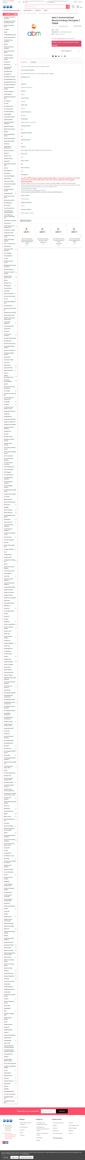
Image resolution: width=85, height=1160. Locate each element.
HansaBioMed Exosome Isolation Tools (9, 703)
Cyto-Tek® (6, 576)
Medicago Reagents (8, 269)
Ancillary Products (8, 305)
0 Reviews (33, 62)
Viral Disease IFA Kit (8, 359)
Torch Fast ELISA (8, 288)
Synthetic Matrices (8, 1029)
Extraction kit (7, 640)
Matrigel (6, 131)
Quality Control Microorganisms (8, 147)
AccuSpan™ (6, 404)
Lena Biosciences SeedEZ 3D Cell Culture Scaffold (10, 794)
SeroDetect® (7, 984)
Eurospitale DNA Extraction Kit (8, 68)
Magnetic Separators (9, 126)
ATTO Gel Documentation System (10, 448)
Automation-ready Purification (8, 40)
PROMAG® (6, 881)
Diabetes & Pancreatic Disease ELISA (9, 318)
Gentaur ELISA (7, 667)
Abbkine (71, 1130)
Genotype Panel (7, 659)
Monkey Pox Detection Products (9, 272)
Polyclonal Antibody (8, 869)
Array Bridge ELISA (8, 193)
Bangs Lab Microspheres (10, 502)
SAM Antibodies (7, 957)
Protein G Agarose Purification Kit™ (8, 900)
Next (80, 235)
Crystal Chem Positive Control (9, 236)
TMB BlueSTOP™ (8, 1037)
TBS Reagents (7, 285)
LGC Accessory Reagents (7, 798)
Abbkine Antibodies (8, 370)
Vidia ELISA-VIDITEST (9, 293)
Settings (5, 1157)
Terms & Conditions (12, 1148)
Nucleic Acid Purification (9, 138)
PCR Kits (6, 850)
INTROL (5, 770)
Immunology (7, 755)
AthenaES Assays (8, 436)
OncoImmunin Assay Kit (9, 296)
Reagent (6, 935)
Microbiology (7, 808)
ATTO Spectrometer (8, 474)
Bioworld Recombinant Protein (9, 51)
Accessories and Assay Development (9, 387)
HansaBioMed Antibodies (10, 692)
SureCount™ (7, 1027)
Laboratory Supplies (8, 782)
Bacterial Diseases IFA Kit (10, 312)
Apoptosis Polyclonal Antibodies (9, 428)
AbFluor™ (6, 373)
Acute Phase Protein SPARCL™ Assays (8, 408)
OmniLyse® (7, 847)
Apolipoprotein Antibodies (10, 424)
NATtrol (5, 832)
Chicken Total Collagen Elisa (9, 546)
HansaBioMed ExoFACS (9, 699)
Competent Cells (8, 557)
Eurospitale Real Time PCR (10, 82)
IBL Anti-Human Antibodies (7, 335)
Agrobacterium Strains (9, 411)
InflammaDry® (7, 114)
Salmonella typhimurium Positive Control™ (9, 953)
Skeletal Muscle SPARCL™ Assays (10, 995)
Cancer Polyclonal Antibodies (8, 529)
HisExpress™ (7, 733)
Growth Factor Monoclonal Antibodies (10, 678)
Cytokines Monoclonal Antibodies (9, 583)
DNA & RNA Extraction (9, 603)
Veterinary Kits (7, 1083)
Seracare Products (8, 158)
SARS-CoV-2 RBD (8, 968)
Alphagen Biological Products (8, 190)
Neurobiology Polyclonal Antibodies (9, 836)
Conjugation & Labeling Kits (9, 560)
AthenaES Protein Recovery (8, 444)
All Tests (6, 298)
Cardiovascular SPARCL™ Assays (10, 533)
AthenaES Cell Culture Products (9, 440)
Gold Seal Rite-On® (8, 672)
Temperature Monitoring (9, 1035)
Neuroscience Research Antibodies (9, 840)
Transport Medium (8, 1054)
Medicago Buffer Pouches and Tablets (10, 266)
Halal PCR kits (7, 690)
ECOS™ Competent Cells (9, 243)
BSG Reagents (7, 519)
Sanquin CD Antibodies (9, 350)
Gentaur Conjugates (8, 664)
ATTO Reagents (7, 472)
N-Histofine (6, 823)
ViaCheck (6, 1086)
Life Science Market (58, 1122)
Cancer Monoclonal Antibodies (8, 525)
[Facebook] (53, 56)
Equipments (7, 621)
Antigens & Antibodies (9, 421)
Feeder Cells (7, 645)
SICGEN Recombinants (9, 989)
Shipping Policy (32, 1148)
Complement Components (10, 220)
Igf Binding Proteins (8, 743)
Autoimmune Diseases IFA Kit (10, 309)
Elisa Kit (6, 613)
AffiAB (5, 32)
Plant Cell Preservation (9, 141)
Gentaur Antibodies (8, 661)
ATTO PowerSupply (8, 469)
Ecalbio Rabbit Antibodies (7, 322)
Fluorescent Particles (9, 91)
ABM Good (55, 1130)
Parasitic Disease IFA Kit (9, 343)
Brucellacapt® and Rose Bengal (9, 516)
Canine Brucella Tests (9, 208)
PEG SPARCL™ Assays (9, 855)
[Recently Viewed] (73, 6)
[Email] (56, 56)
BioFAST (6, 44)
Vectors (6, 1070)
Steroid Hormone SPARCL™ (8, 1018)
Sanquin (71, 1122)
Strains (5, 1021)
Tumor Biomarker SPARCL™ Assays (8, 1060)
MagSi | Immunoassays (9, 129)
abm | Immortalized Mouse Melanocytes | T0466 (74, 240)
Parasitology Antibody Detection (9, 347)
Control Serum (7, 223)
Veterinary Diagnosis (9, 1081)
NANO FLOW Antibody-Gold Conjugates (9, 829)
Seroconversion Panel (9, 981)
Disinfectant (7, 600)
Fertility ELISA (7, 328)
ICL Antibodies (7, 101)
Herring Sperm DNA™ (9, 728)
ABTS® (5, 384)
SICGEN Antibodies (8, 986)
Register (80, 1)
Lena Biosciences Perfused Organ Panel (9, 790)
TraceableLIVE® (7, 1040)
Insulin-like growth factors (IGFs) (8, 767)
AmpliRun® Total (8, 416)
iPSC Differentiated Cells (10, 773)
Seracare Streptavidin (9, 976)
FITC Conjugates (8, 253)
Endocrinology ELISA (9, 326)
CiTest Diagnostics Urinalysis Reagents (8, 211)
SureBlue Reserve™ (8, 1024)
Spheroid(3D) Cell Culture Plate (10, 164)
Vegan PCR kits (7, 1073)
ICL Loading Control (8, 109)
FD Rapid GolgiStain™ (9, 643)
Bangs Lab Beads (8, 499)
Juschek (6, 258)
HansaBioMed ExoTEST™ (9, 710)
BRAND (55, 1125)
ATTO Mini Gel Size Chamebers (8, 463)
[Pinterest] (65, 56)
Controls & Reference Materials (9, 567)
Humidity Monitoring (8, 740)
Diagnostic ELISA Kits (9, 592)
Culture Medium (7, 573)
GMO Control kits (8, 669)
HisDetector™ (7, 731)
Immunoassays (7, 748)
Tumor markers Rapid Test (10, 1063)
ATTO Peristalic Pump (9, 466)
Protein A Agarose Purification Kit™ (8, 885)
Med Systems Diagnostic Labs (10, 302)
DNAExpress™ (7, 605)
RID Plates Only (7, 283)
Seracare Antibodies (8, 973)
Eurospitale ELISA (8, 71)
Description (24, 62)
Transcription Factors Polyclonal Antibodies (9, 1050)
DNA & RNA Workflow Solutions (11, 10)
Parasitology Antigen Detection (9, 353)
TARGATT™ (6, 1032)
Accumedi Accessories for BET (10, 394)
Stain (5, 1010)
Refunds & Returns (52, 1148)
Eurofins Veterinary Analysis (8, 627)
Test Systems (7, 173)
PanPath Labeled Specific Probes (8, 277)
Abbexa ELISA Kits (8, 367)
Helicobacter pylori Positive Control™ (8, 725)
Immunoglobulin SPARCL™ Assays (10, 751)
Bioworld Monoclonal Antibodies (9, 47)
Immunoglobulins (8, 255)
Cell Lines (6, 542)
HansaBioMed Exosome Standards (9, 707)
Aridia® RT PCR (7, 431)
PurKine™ (6, 914)
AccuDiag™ (6, 29)
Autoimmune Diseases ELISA (9, 196)
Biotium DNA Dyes (8, 512)
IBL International (57, 1133)
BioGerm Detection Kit (9, 200)
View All (71, 1133)
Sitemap (22, 1135)
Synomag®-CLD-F (8, 170)
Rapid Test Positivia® (9, 926)
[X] (62, 56)
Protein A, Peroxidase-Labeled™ (9, 889)
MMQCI (5, 813)
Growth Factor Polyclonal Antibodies (9, 682)
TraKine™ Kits (7, 1043)
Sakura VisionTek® (8, 950)
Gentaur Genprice (8, 94)
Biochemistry (7, 504)
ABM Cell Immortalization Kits (8, 376)
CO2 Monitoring (7, 554)
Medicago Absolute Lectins (8, 262)
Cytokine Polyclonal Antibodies (8, 579)
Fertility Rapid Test (8, 648)
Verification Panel (8, 1075)
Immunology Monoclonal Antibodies (9, 758)
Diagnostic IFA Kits (8, 595)
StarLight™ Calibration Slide (9, 1014)
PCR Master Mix (7, 853)
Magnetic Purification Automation (9, 123)
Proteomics (6, 143)
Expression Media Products (8, 637)
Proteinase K (7, 903)
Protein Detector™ (8, 892)
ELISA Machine (7, 246)
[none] (35, 31)
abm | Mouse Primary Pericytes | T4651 (43, 239)
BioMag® (6, 507)
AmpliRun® (6, 413)
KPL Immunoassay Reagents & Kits (8, 779)
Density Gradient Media (9, 587)
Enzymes (6, 619)
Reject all (14, 1157)
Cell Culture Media (8, 55)
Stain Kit (6, 168)
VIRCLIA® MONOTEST (9, 1091)
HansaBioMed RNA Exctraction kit (8, 718)
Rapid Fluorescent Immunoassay (8, 920)
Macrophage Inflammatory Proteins (10, 802)
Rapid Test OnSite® (8, 923)
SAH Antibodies (7, 947)
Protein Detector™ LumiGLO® (8, 896)
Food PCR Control (8, 653)
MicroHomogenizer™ (9, 811)
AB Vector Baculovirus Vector (9, 26)
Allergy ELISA (7, 186)
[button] (66, 51)
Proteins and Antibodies (9, 906)
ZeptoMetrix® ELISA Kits (8, 1097)
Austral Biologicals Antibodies (8, 478)
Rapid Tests (6, 928)
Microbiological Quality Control (9, 135)
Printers (6, 874)
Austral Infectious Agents (10, 494)
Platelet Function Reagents (8, 866)
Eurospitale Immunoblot (9, 76)
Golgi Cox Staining (8, 675)
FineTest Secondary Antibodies (8, 249)
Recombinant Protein (9, 945)
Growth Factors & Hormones (8, 686)
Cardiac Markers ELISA (9, 315)
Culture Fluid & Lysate (9, 570)
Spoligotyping (7, 1008)
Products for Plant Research (8, 878)
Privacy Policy (72, 1148)
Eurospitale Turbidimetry (9, 84)
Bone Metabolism (8, 202)
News (45, 10)
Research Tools (7, 155)
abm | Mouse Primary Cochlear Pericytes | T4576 (58, 240)
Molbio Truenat (7, 816)
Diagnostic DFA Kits (8, 589)
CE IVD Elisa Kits (8, 537)
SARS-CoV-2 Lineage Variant (9, 964)
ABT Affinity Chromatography (8, 380)
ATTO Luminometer (8, 455)
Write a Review (77, 26)
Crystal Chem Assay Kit (9, 230)
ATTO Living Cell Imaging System (10, 452)
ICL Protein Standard (8, 111)
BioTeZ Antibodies (8, 510)
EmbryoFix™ (7, 616)
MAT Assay (6, 805)
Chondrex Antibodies (9, 549)
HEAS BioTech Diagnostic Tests (10, 97)
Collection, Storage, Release (8, 58)
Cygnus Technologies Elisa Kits (9, 240)
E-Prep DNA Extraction (9, 611)
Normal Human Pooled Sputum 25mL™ (9, 844)
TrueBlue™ (6, 1056)
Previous (20, 235)
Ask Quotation (27, 10)
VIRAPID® (6, 1088)
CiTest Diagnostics (74, 1125)
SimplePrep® (7, 992)
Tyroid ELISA (7, 291)
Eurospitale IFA (7, 74)
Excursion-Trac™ (8, 631)
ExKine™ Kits (7, 633)
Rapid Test (6, 153)
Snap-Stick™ (7, 161)
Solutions (6, 998)
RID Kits (6, 280)
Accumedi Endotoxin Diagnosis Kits (9, 398)
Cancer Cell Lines (8, 522)
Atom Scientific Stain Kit (9, 37)
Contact (37, 10)
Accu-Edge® (7, 390)
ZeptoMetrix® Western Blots (9, 1101)
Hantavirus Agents (8, 721)
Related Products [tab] (25, 220)
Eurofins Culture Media (9, 624)
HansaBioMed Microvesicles (7, 714)
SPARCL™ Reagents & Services (9, 1002)
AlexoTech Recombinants (10, 184)
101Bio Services (7, 365)
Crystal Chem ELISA (8, 232)
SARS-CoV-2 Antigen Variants (9, 960)
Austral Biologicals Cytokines (8, 482)
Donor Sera (6, 608)
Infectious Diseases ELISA (10, 338)
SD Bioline (6, 970)
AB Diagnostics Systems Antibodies (10, 17)
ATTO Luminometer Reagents (8, 459)
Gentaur (55, 1128)
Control (5, 564)
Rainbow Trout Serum (9, 150)
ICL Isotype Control (8, 106)
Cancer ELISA (7, 205)
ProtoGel (6, 908)
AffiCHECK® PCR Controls (10, 34)
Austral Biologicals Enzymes (8, 486)
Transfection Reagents (9, 176)
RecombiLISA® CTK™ (9, 942)
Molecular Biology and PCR (9, 820)
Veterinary (6, 1078)
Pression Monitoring (8, 872)
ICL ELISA (6, 103)
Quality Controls (7, 916)
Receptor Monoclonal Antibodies (9, 939)
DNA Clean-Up (7, 64)
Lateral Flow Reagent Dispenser (9, 786)
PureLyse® (6, 911)
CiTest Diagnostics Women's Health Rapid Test (9, 216)
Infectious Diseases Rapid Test (10, 762)
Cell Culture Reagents (9, 539)
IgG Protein (6, 745)
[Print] (59, 56)
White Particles (7, 178)
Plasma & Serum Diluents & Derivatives (10, 862)
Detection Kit (7, 62)
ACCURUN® (6, 401)
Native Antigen (73, 1128)
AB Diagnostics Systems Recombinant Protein (10, 22)
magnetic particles (8, 119)
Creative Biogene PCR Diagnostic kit (9, 226)
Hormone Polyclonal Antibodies (8, 737)
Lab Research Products (9, 116)
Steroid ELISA (7, 357)
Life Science (7, 362)
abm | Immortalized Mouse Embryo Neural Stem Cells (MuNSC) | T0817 (27, 241)
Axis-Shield (6, 496)
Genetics (6, 656)
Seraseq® (6, 978)
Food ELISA (6, 331)
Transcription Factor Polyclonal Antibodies (9, 1046)
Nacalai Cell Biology (8, 825)
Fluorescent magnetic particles (9, 88)
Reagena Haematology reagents (9, 932)
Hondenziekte (57, 1138)
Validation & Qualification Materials (10, 1067)
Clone (5, 552)
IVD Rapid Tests (7, 775)
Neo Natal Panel (7, 340)
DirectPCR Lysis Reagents (10, 597)
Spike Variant (7, 1005)
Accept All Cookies (26, 1157)
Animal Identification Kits (10, 419)
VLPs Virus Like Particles (9, 1094)
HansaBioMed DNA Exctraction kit (8, 696)
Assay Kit (6, 434)
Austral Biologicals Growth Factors (10, 490)
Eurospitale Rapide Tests (10, 79)
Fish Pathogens (7, 651)
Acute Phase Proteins (9, 181)
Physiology (6, 858)
